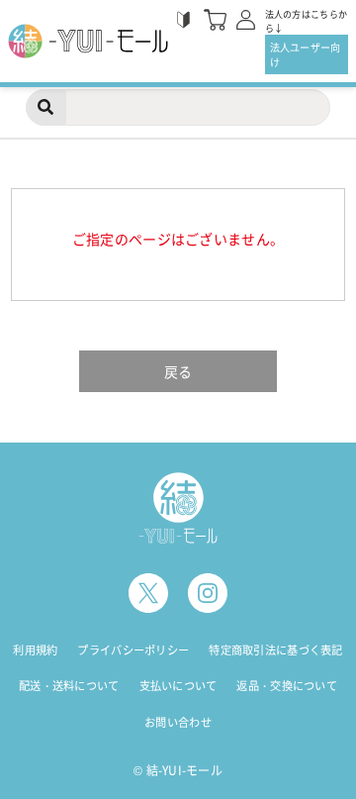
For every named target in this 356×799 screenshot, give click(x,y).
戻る (178, 371)
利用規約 (35, 650)
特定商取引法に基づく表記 (275, 650)
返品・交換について (286, 686)
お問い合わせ (178, 723)
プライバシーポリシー (133, 650)
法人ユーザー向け (305, 54)
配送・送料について (69, 686)
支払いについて (178, 686)
